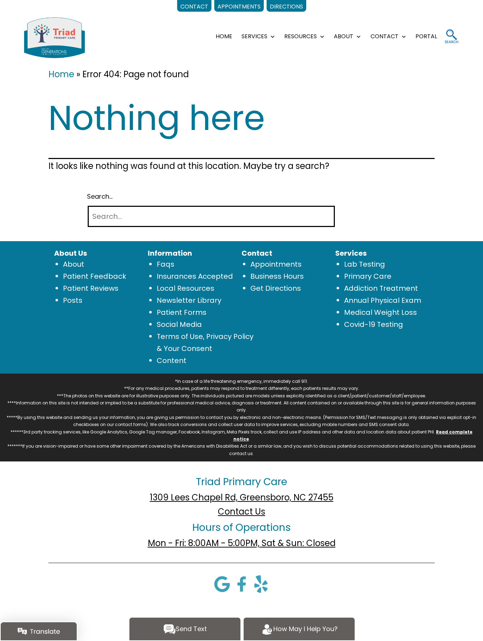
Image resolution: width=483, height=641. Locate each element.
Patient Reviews (90, 288)
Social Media (179, 324)
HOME (224, 36)
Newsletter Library (189, 300)
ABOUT (343, 36)
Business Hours (277, 276)
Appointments (276, 264)
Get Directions (275, 288)
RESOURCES (300, 36)
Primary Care (367, 276)
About (73, 264)
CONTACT (384, 36)
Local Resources (185, 288)
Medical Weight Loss (380, 312)
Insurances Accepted (195, 276)
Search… (99, 196)
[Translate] (39, 631)
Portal (426, 36)
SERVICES (254, 36)
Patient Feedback (94, 276)
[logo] (54, 37)
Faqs (165, 264)
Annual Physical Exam (382, 300)
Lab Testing (364, 264)
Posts (72, 300)
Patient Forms (181, 312)
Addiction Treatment (381, 288)
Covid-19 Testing (373, 324)
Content (171, 360)
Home (61, 74)
